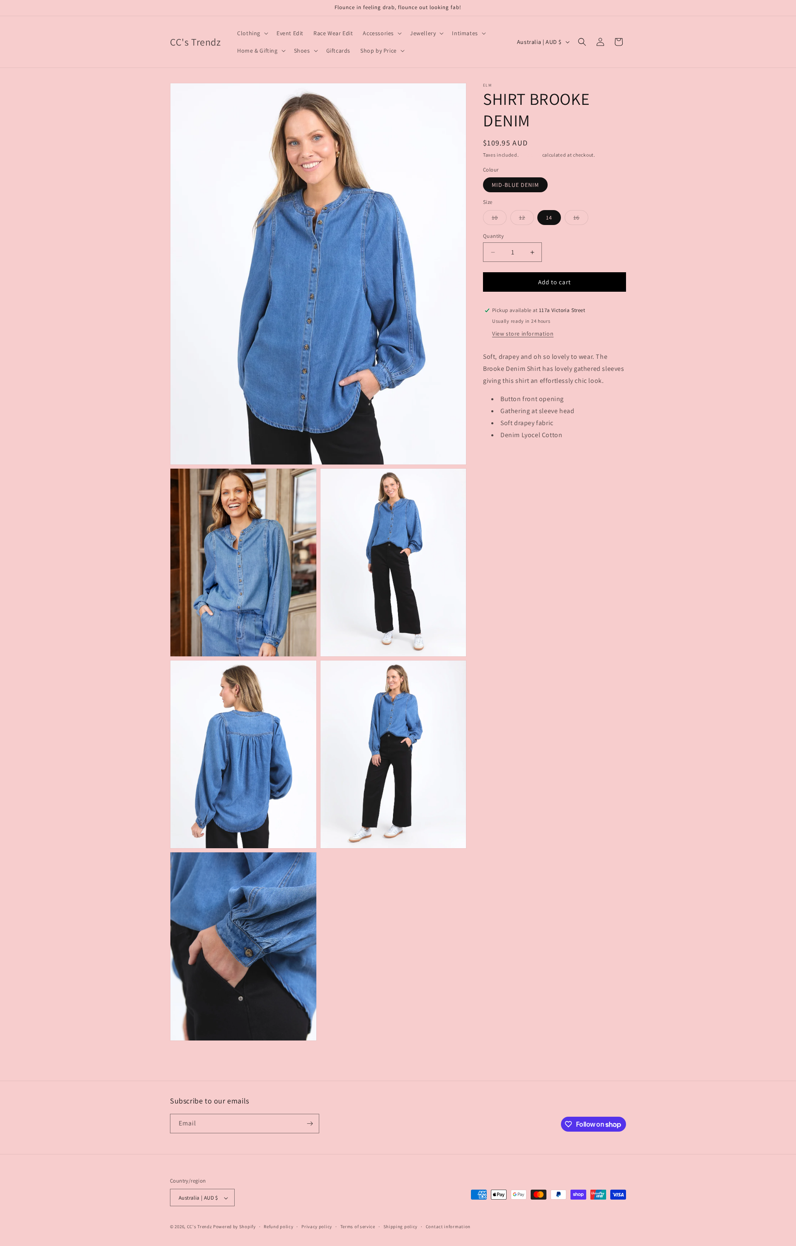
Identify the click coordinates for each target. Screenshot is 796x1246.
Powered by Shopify (234, 1227)
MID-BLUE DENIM (515, 185)
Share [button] (499, 460)
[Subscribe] (310, 1123)
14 (549, 217)
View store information (522, 333)
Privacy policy (316, 1226)
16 (580, 219)
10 (499, 219)
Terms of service (357, 1226)
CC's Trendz (199, 1227)
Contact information (448, 1226)
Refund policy (278, 1226)
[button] (252, 33)
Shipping (530, 155)
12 (526, 219)
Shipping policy (400, 1226)
